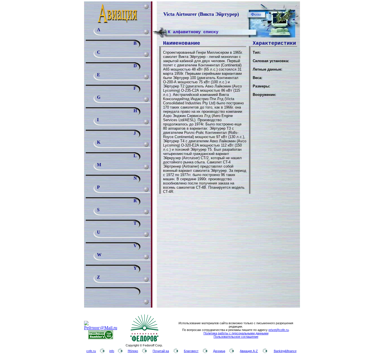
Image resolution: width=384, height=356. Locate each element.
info (111, 351)
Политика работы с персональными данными (236, 333)
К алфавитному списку (193, 32)
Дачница (219, 351)
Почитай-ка (161, 351)
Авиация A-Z (249, 351)
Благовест (191, 351)
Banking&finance (285, 351)
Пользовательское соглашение (236, 336)
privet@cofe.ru (278, 330)
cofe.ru (91, 351)
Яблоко (133, 351)
